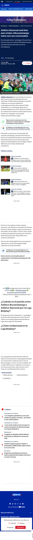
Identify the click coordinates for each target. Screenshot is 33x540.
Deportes (13, 523)
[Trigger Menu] (2, 5)
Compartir (28, 63)
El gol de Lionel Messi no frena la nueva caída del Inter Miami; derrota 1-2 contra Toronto (17, 455)
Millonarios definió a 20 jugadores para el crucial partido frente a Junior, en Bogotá (20, 183)
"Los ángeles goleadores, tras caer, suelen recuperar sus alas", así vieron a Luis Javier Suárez (17, 417)
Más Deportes (7, 432)
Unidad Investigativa (27, 1)
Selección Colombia (16, 189)
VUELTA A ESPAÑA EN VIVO (15, 9)
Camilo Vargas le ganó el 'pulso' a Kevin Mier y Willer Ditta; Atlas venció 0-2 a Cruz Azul (17, 445)
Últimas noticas (9, 1)
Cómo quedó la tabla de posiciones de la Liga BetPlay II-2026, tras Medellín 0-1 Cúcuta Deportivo (20, 170)
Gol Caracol (17, 1)
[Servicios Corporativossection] (30, 517)
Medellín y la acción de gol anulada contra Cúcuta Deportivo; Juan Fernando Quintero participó (21, 160)
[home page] (2, 1)
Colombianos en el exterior (11, 413)
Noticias (22, 523)
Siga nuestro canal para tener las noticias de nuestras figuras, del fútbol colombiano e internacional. (18, 121)
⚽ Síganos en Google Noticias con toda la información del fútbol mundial (18, 250)
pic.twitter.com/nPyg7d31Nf (16, 292)
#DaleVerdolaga (21, 290)
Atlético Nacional (7, 375)
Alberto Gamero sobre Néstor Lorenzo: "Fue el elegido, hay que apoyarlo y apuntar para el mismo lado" (21, 193)
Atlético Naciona (7, 97)
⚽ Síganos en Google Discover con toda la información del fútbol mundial (18, 128)
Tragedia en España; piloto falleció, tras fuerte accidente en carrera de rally (16, 436)
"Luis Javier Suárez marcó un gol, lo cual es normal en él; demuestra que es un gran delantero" (17, 427)
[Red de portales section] (30, 512)
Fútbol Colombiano (14, 26)
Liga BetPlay (6, 378)
